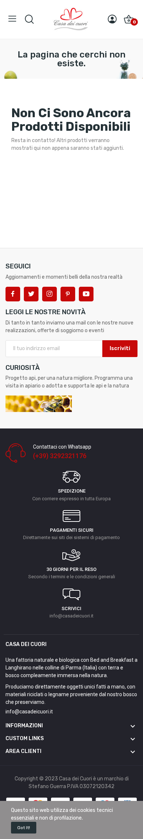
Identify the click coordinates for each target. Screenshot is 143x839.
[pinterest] (67, 294)
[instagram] (49, 294)
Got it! (23, 827)
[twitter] (31, 294)
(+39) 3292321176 (60, 456)
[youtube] (86, 294)
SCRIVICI (71, 608)
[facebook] (13, 294)
